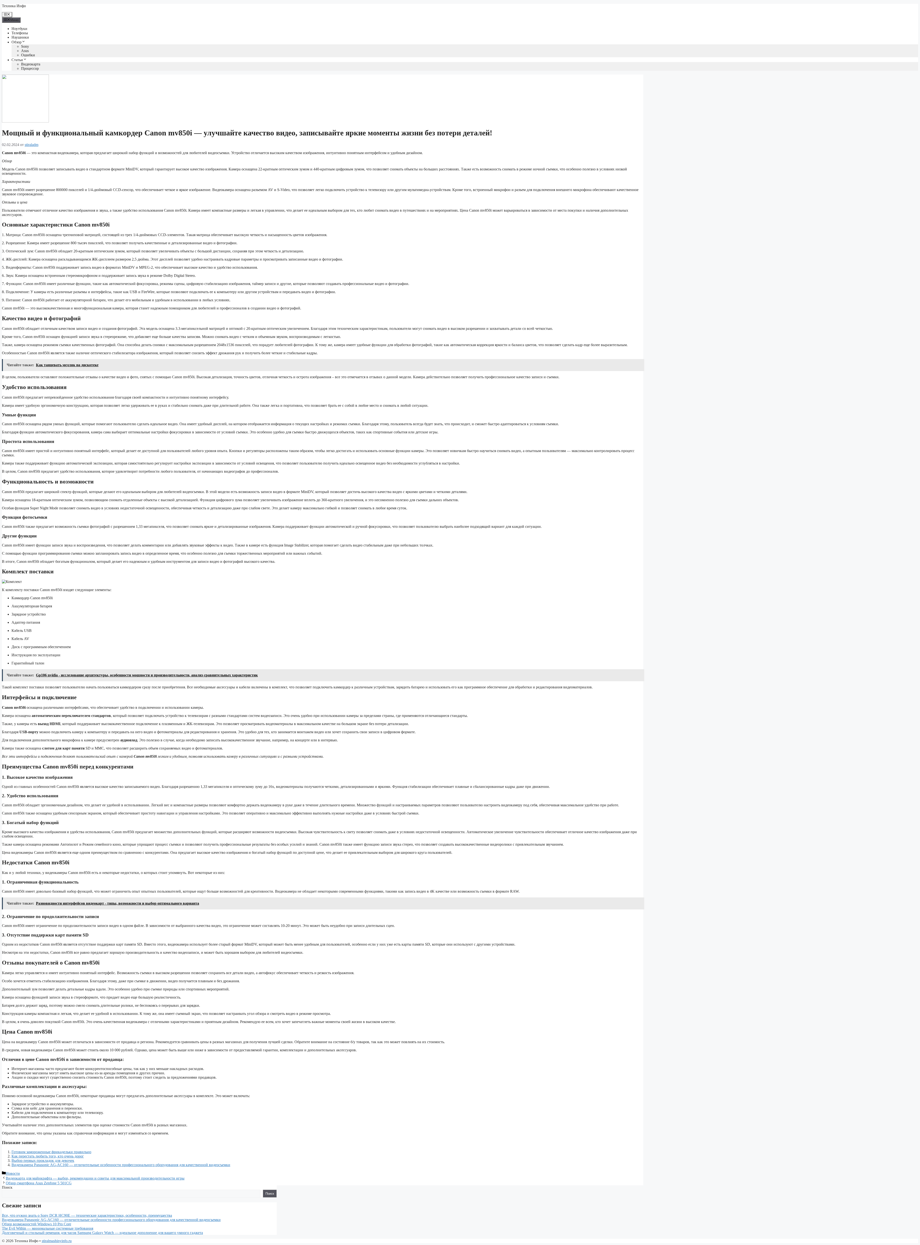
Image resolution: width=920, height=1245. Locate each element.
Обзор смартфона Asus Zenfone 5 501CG (39, 1183)
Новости (13, 1173)
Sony (25, 46)
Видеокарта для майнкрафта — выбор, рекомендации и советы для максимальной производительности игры (95, 1178)
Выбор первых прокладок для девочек (43, 1160)
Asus (25, 51)
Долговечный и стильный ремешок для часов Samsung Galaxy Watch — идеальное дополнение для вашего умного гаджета (102, 1233)
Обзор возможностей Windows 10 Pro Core (36, 1224)
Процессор (30, 68)
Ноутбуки (19, 29)
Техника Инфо (14, 6)
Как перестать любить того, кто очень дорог (48, 1156)
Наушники (20, 37)
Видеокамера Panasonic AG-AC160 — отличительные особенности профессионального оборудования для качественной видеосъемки (121, 1165)
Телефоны (20, 33)
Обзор (17, 42)
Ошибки (28, 55)
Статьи (17, 60)
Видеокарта (30, 64)
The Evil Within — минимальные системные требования (47, 1228)
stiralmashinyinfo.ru (57, 1241)
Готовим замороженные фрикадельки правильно (51, 1152)
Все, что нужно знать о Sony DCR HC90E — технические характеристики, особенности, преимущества (87, 1215)
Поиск (7, 1187)
